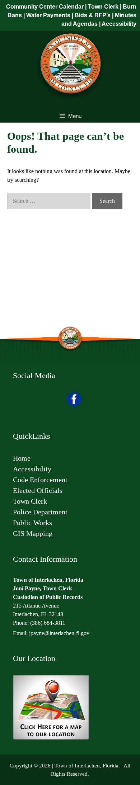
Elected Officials (37, 490)
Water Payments (48, 15)
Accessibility (119, 24)
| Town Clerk (101, 7)
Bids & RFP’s (93, 15)
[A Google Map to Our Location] (51, 738)
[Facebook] (74, 405)
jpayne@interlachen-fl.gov (59, 633)
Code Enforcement (41, 480)
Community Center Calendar (45, 7)
